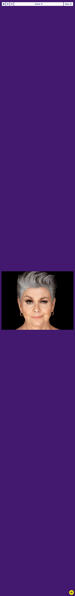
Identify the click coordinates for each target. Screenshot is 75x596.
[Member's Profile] (8, 4)
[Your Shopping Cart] (12, 4)
